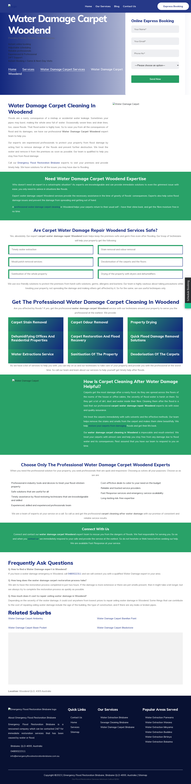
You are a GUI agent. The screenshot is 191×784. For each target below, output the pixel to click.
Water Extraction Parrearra (159, 717)
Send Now (155, 79)
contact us (33, 538)
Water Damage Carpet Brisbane (117, 727)
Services (75, 727)
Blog (116, 6)
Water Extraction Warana (158, 722)
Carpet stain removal (29, 322)
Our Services (103, 6)
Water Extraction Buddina (158, 732)
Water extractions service (32, 354)
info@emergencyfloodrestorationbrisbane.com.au (34, 756)
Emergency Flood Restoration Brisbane (38, 162)
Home (88, 6)
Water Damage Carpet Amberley (25, 618)
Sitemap (75, 732)
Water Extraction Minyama (159, 727)
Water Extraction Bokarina (159, 741)
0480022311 (74, 573)
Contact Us (129, 6)
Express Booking (173, 6)
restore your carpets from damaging (107, 425)
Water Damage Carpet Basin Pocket (27, 627)
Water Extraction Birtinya (158, 736)
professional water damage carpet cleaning (37, 206)
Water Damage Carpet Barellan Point (116, 618)
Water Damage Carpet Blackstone (115, 627)
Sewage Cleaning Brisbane (114, 722)
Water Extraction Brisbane (114, 717)
